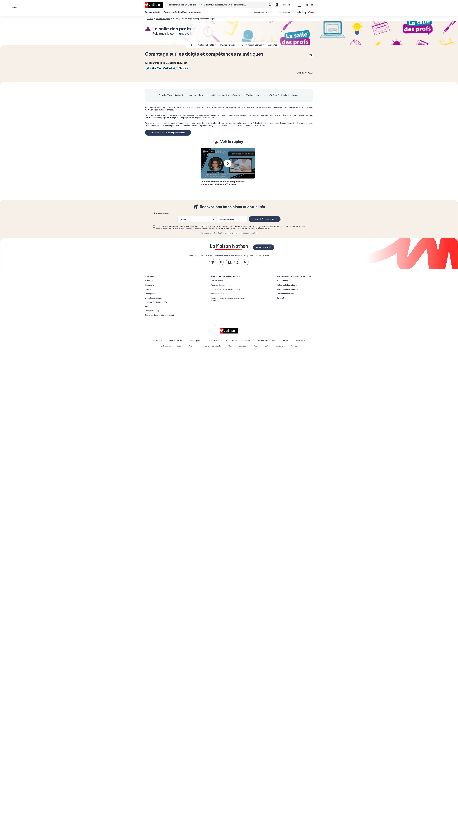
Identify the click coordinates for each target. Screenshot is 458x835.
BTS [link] (146, 306)
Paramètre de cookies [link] (266, 340)
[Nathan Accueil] (154, 5)
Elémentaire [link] (149, 285)
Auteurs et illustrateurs (287, 285)
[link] (212, 262)
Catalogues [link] (192, 346)
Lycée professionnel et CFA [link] (156, 302)
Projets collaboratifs (205, 45)
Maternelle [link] (149, 281)
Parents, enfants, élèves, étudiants (226, 276)
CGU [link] (255, 346)
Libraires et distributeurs (287, 289)
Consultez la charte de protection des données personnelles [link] (235, 233)
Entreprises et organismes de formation (294, 276)
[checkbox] (154, 226)
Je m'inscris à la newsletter (263, 219)
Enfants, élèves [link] (217, 281)
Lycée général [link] (150, 294)
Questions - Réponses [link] (237, 346)
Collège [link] (148, 289)
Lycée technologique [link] (153, 298)
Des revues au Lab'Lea (252, 45)
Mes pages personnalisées (261, 12)
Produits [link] (294, 346)
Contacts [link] (279, 346)
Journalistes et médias (287, 294)
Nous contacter (284, 12)
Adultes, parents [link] (217, 294)
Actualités (272, 45)
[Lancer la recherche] (270, 4)
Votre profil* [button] (184, 219)
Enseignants (150, 276)
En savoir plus (206, 233)
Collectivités (282, 281)
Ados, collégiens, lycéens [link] (221, 285)
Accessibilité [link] (300, 340)
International (282, 298)
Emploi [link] (285, 340)
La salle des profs (302, 12)
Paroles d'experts (227, 45)
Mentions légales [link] (176, 340)
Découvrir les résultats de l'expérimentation (166, 132)
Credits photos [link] (196, 340)
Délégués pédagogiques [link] (171, 346)
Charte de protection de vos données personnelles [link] (229, 340)
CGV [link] (266, 346)
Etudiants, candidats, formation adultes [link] (226, 289)
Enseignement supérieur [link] (154, 311)
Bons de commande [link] (213, 346)
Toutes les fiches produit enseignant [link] (159, 315)
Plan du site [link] (157, 340)
